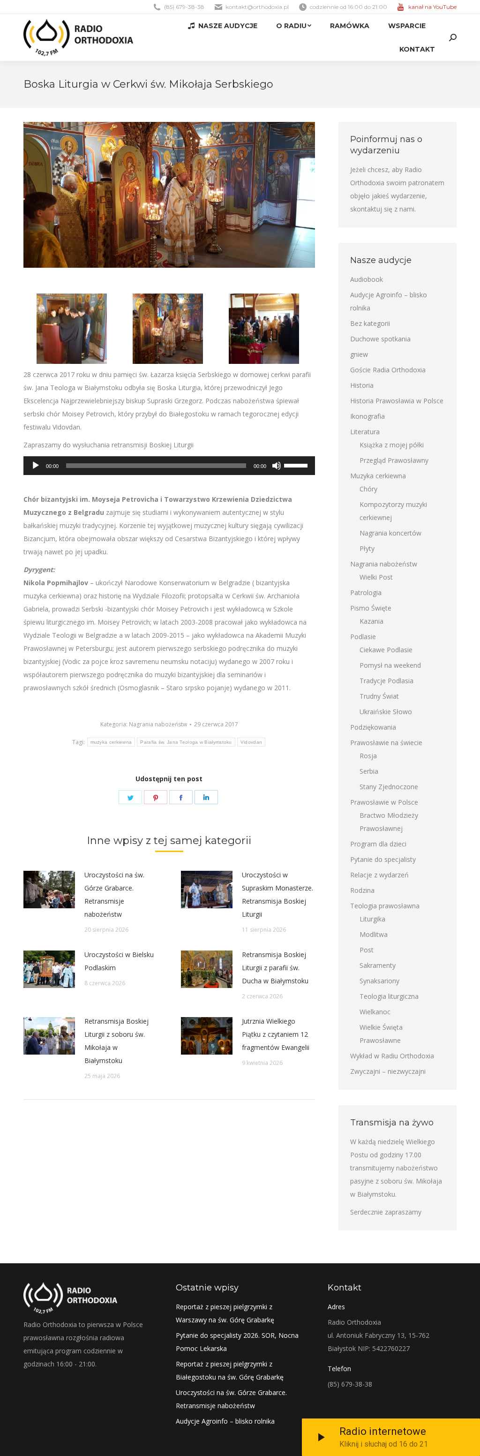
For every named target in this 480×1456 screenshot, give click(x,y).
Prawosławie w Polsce (384, 802)
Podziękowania (373, 727)
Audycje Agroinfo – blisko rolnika (388, 301)
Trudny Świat (379, 696)
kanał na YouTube (432, 6)
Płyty (367, 548)
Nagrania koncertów (390, 532)
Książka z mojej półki (392, 444)
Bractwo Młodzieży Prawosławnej (389, 822)
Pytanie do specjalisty (383, 859)
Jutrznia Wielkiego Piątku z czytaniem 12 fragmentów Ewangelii (275, 1034)
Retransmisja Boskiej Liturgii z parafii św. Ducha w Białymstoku (275, 967)
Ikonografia (367, 416)
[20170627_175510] (264, 329)
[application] (169, 465)
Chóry (368, 488)
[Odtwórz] (35, 465)
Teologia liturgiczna (389, 996)
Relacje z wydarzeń (379, 874)
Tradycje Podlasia (386, 680)
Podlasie (363, 636)
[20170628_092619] (168, 329)
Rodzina (362, 890)
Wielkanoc (375, 1011)
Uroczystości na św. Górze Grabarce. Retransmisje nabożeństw (114, 894)
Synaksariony (379, 980)
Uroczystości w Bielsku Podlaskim (119, 961)
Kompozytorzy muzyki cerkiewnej (393, 511)
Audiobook (366, 279)
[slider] (297, 464)
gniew (359, 354)
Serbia (369, 771)
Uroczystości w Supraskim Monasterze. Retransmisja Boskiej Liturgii (277, 894)
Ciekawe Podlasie (386, 649)
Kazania (371, 621)
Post (367, 949)
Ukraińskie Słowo (386, 711)
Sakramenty (378, 965)
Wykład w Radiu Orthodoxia (392, 1055)
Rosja (368, 755)
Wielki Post (376, 577)
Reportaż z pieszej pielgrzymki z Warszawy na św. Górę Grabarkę (225, 1313)
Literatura (365, 431)
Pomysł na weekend (390, 665)
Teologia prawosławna (385, 905)
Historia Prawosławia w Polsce (396, 400)
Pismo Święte (370, 608)
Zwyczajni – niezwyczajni (388, 1071)
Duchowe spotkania (380, 338)
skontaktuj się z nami (382, 208)
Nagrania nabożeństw (158, 724)
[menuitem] (223, 26)
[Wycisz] (276, 465)
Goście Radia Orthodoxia (388, 369)
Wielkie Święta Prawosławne (381, 1034)
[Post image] (49, 889)
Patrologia (366, 592)
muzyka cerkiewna (111, 742)
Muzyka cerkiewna (378, 475)
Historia (362, 385)
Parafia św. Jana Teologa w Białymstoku (186, 742)
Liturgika (372, 918)
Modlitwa (374, 934)
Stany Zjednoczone (389, 786)
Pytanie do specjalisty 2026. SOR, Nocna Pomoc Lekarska (237, 1342)
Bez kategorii (370, 323)
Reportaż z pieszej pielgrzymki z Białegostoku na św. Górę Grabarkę (230, 1370)
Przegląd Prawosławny (394, 460)
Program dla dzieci (378, 843)
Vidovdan (251, 742)
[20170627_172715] (72, 329)
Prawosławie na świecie (386, 742)
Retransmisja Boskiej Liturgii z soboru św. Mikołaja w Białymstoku (116, 1041)
